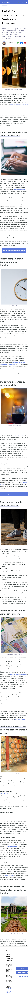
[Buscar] (16, 2)
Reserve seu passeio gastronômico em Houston (14, 494)
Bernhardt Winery (16, 817)
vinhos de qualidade (20, 719)
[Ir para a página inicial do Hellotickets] (6, 2)
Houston (4, 6)
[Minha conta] (26, 2)
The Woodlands (18, 435)
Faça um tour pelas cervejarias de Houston (14, 250)
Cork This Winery (6, 794)
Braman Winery (9, 875)
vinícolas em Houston (19, 189)
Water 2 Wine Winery (12, 846)
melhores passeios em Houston (18, 674)
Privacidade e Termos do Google (8, 992)
